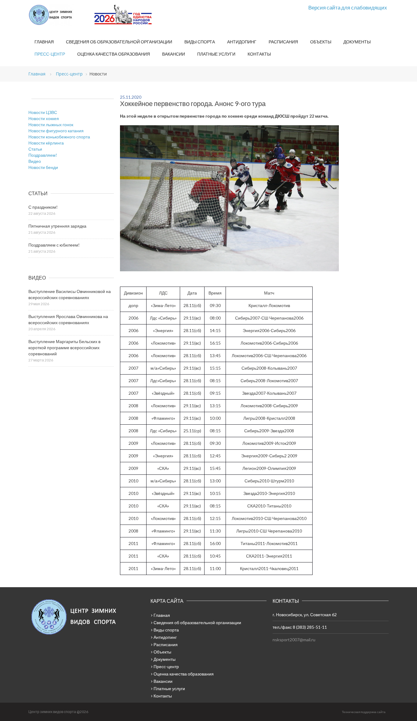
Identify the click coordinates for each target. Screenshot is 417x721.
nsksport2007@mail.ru (294, 639)
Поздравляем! (42, 155)
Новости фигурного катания (56, 130)
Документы (357, 41)
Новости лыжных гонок (50, 124)
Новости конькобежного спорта (59, 136)
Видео (34, 161)
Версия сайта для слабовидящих (347, 7)
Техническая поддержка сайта (364, 712)
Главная (44, 41)
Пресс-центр (49, 54)
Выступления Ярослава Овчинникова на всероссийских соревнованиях (68, 319)
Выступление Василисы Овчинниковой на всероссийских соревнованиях (69, 294)
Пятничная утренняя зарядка (57, 226)
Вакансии (173, 54)
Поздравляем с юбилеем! (54, 244)
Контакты (259, 54)
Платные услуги (216, 54)
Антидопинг (241, 41)
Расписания (283, 41)
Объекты (320, 41)
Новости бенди (43, 167)
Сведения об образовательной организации (119, 41)
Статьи (35, 149)
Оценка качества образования (113, 54)
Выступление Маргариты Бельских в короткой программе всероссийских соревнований (64, 347)
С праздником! (43, 207)
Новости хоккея (43, 118)
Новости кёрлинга (46, 142)
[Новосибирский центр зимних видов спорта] (58, 15)
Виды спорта (199, 41)
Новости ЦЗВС (42, 112)
